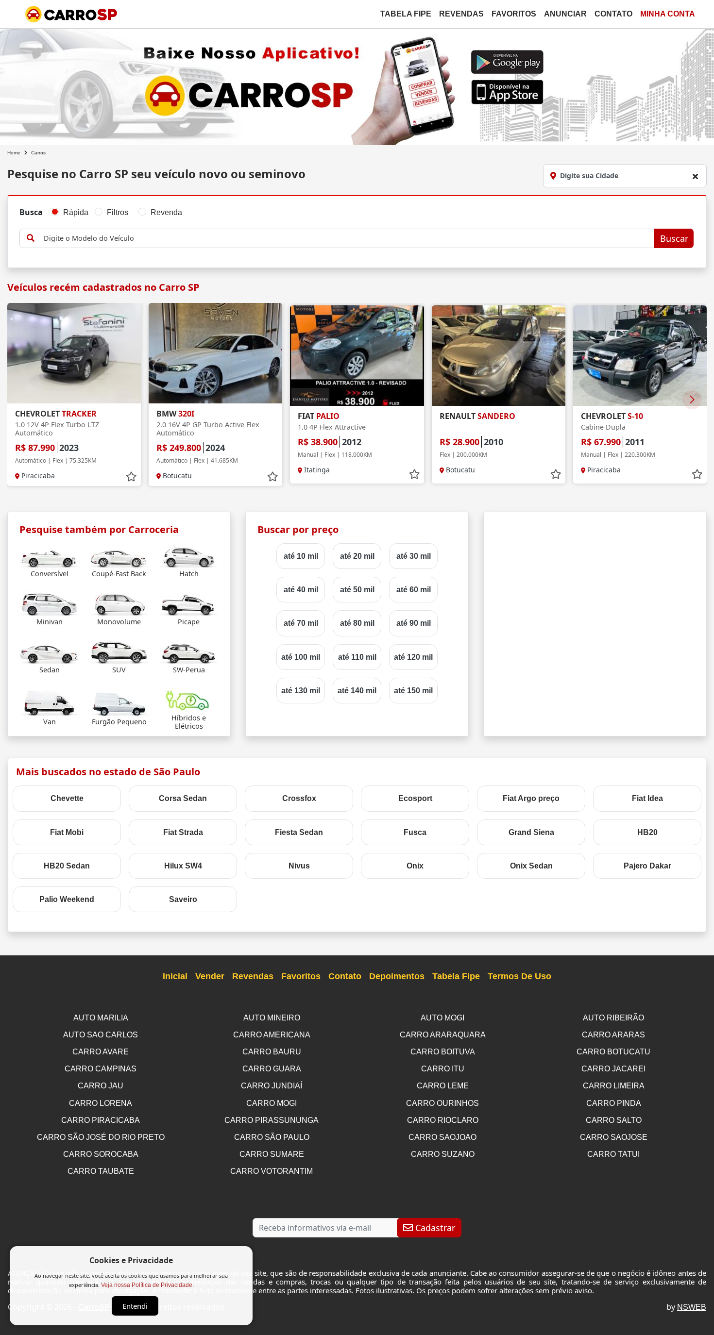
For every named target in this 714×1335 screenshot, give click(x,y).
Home (13, 152)
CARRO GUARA (271, 1069)
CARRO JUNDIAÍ (271, 1086)
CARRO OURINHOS (442, 1103)
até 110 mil (357, 657)
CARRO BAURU (271, 1052)
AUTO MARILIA (100, 1018)
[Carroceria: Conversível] (49, 555)
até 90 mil (413, 623)
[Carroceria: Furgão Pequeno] (119, 703)
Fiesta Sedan (299, 832)
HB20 (647, 832)
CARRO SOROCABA (100, 1154)
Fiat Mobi (67, 832)
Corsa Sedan (183, 798)
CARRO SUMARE (271, 1154)
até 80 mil (357, 623)
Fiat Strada (183, 832)
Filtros (117, 212)
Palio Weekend (66, 899)
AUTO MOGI (442, 1018)
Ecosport (415, 798)
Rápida (75, 212)
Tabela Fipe (405, 14)
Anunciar (565, 14)
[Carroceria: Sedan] (49, 651)
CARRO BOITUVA (442, 1052)
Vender (209, 976)
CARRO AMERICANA (271, 1035)
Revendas (461, 14)
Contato (613, 14)
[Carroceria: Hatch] (189, 555)
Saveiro (183, 899)
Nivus (299, 866)
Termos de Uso (519, 976)
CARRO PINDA (613, 1103)
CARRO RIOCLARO (442, 1120)
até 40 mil (301, 589)
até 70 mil (301, 623)
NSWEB (691, 1307)
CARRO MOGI (271, 1103)
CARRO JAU (100, 1086)
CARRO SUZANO (443, 1154)
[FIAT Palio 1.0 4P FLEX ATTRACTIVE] (357, 355)
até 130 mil (300, 690)
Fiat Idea (647, 798)
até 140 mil (357, 690)
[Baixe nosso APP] (357, 85)
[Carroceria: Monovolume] (119, 603)
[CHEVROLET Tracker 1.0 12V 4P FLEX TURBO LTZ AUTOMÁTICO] (74, 353)
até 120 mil (413, 657)
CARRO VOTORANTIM (271, 1171)
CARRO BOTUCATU (613, 1052)
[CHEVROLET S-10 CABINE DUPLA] (640, 355)
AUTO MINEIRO (271, 1018)
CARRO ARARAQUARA (443, 1035)
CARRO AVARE (100, 1052)
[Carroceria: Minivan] (49, 603)
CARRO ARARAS (613, 1035)
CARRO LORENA (100, 1103)
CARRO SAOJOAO (442, 1137)
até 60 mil (413, 589)
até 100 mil (300, 657)
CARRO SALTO (614, 1120)
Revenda (166, 212)
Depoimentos (397, 976)
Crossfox (299, 798)
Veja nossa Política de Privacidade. (147, 1285)
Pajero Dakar (647, 866)
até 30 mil (413, 556)
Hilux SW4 (183, 866)
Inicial (175, 976)
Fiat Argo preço (531, 798)
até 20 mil (357, 556)
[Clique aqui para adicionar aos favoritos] (131, 476)
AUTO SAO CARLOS (100, 1035)
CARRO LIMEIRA (614, 1086)
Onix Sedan (531, 866)
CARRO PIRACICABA (100, 1120)
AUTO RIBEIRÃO (613, 1018)
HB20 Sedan (67, 866)
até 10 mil (301, 556)
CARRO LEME (443, 1086)
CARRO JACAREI (613, 1069)
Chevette (67, 798)
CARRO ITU (442, 1069)
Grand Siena (531, 832)
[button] (692, 399)
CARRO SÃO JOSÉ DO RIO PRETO (101, 1137)
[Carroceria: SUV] (119, 651)
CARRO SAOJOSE (613, 1137)
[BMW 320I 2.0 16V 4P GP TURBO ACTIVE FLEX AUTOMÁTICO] (215, 353)
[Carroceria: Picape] (189, 603)
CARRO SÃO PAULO (271, 1137)
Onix (415, 866)
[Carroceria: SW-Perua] (189, 651)
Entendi (135, 1306)
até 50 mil (357, 589)
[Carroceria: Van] (49, 703)
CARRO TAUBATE (101, 1171)
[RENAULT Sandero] (498, 355)
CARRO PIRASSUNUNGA (271, 1120)
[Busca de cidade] (695, 176)
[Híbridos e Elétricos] (189, 699)
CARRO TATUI (613, 1154)
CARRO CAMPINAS (100, 1069)
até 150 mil (413, 690)
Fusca (415, 832)
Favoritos (514, 14)
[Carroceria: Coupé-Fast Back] (119, 555)
